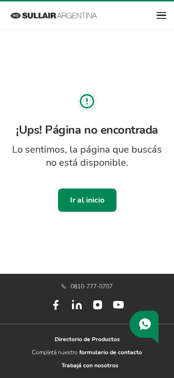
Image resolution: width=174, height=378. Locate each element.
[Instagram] (97, 308)
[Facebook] (55, 309)
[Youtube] (118, 309)
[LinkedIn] (77, 309)
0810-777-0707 (92, 286)
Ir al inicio (87, 200)
